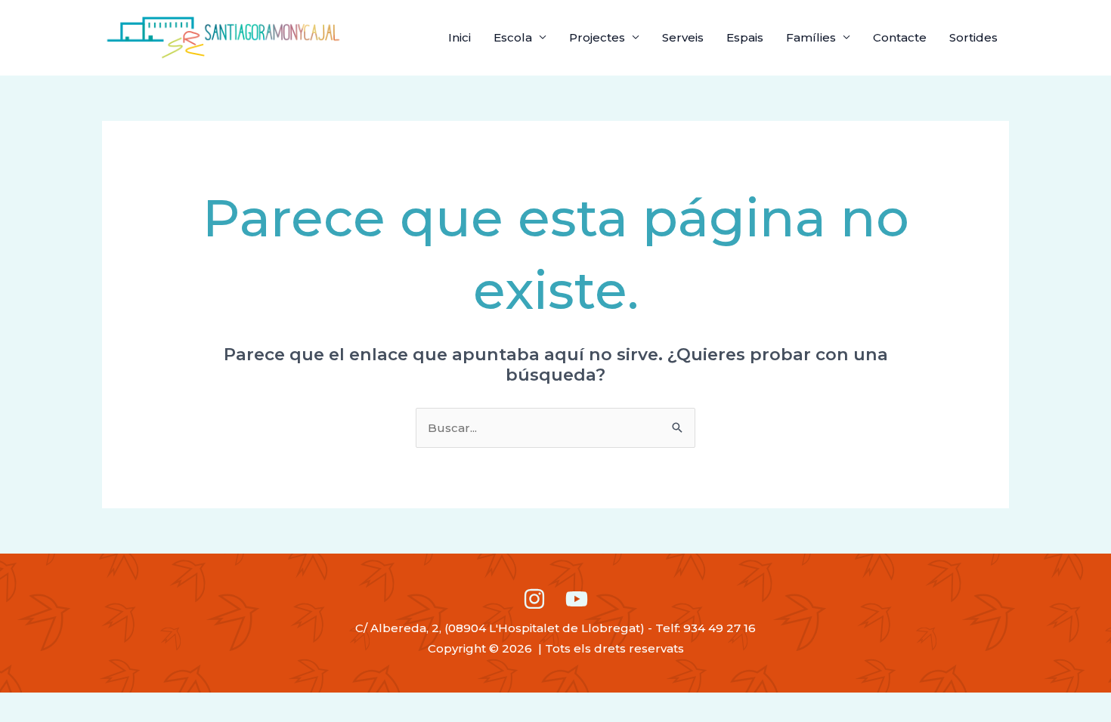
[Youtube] (576, 599)
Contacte (900, 37)
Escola (513, 37)
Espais (744, 37)
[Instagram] (534, 599)
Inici (459, 37)
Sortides (973, 37)
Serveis (683, 37)
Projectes (597, 37)
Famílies (811, 37)
